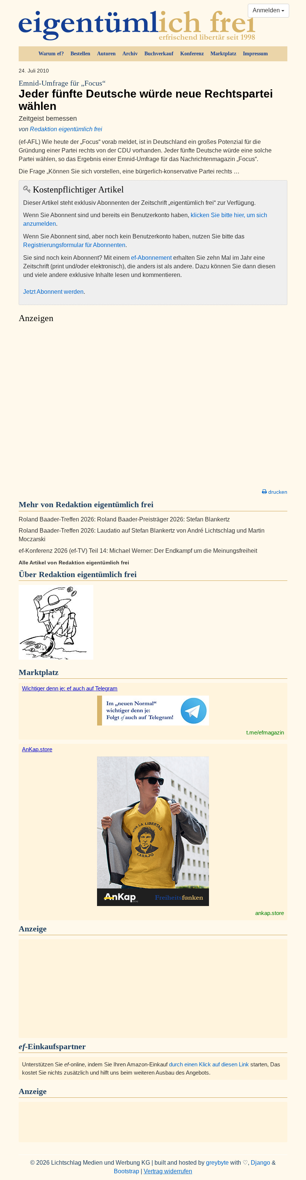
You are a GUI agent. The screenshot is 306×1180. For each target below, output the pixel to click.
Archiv (130, 53)
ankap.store (269, 913)
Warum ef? (51, 53)
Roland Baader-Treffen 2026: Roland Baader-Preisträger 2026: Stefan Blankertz (124, 519)
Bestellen (80, 53)
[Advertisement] (153, 408)
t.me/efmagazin (265, 732)
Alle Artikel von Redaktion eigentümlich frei (74, 563)
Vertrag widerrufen (168, 1171)
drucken (277, 492)
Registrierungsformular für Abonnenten (74, 245)
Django (260, 1162)
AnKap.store (37, 749)
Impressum (255, 53)
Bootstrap (126, 1171)
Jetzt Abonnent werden (53, 292)
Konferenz (192, 53)
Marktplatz (223, 53)
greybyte (217, 1162)
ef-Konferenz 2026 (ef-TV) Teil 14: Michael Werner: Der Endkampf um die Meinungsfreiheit (138, 551)
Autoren (106, 53)
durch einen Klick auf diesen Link (209, 1064)
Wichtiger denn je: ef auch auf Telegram (70, 688)
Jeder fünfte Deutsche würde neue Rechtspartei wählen (146, 95)
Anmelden (267, 10)
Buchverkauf (159, 53)
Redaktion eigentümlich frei (66, 129)
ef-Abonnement (151, 258)
